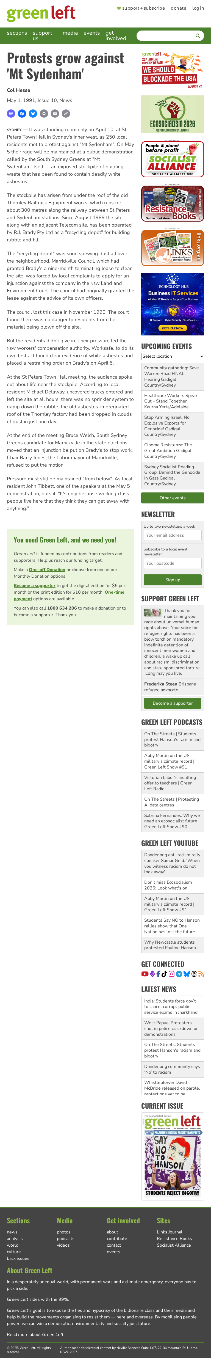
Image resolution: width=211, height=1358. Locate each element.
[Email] (55, 113)
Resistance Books (174, 1239)
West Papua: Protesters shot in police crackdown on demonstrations (171, 1028)
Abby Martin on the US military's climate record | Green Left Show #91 (169, 761)
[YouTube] (145, 974)
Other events (173, 498)
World (12, 1245)
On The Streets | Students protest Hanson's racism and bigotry (172, 739)
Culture (14, 1252)
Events (92, 33)
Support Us (42, 35)
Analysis (15, 1239)
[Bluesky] (33, 113)
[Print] (44, 113)
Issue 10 (47, 100)
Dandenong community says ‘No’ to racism (172, 1069)
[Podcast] (152, 974)
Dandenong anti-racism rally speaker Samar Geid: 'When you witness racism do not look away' (172, 863)
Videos (63, 1245)
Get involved (116, 35)
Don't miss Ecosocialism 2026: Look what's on (168, 885)
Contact (114, 1245)
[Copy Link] (66, 113)
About (112, 1232)
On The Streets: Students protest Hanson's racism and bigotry (172, 1050)
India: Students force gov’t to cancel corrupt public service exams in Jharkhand (171, 1007)
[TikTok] (164, 974)
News (65, 100)
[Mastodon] (11, 113)
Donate (178, 8)
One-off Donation (47, 570)
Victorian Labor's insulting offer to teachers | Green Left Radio (170, 783)
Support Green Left (170, 598)
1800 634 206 (62, 608)
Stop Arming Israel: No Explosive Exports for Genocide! (167, 423)
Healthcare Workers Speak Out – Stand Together (171, 398)
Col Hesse (18, 90)
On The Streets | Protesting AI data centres (171, 802)
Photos (64, 1232)
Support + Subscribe (143, 8)
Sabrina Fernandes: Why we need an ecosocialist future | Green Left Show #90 (172, 821)
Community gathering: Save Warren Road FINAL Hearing (171, 373)
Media (70, 33)
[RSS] (201, 974)
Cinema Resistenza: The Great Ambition (168, 448)
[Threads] (194, 974)
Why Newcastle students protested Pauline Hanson (170, 945)
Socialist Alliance (174, 1245)
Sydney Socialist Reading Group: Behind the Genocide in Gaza (172, 472)
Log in (198, 8)
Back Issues (18, 1258)
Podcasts (65, 1239)
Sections (17, 33)
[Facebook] (22, 113)
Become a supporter (34, 586)
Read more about (35, 1335)
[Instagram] (171, 974)
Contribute (117, 1239)
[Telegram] (179, 974)
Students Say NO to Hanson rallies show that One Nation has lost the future (172, 926)
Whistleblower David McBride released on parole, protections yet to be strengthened (172, 1091)
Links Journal (169, 1232)
